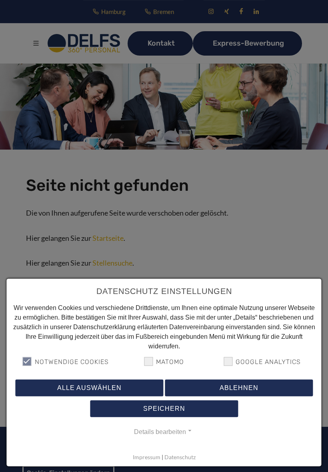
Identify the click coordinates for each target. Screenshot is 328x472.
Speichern (164, 408)
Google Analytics (268, 362)
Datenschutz (180, 457)
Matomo (170, 362)
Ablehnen (239, 387)
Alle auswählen (89, 387)
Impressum (146, 457)
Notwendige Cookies (72, 362)
